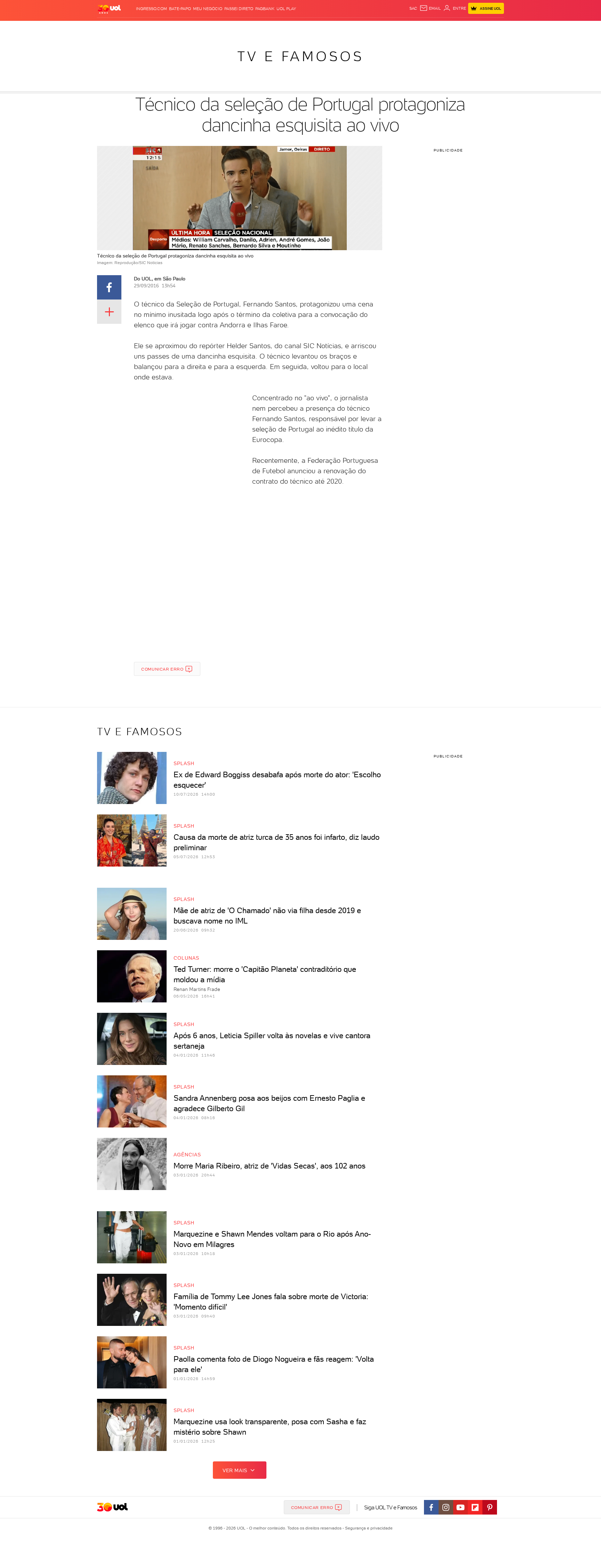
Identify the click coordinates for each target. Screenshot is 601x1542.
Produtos (110, 28)
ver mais (235, 1470)
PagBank (264, 8)
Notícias (176, 28)
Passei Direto (238, 8)
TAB (435, 28)
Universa (327, 28)
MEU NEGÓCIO (207, 8)
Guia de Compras (492, 28)
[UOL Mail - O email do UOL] (430, 8)
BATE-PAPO (180, 8)
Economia (244, 28)
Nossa (422, 28)
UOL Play (286, 8)
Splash (306, 28)
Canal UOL (399, 28)
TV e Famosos (300, 56)
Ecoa (379, 28)
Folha (265, 28)
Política (198, 28)
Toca (462, 28)
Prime (448, 28)
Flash (132, 28)
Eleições (152, 28)
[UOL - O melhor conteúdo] (109, 9)
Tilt (367, 28)
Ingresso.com (151, 8)
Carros (220, 28)
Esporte (284, 28)
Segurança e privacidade (368, 1528)
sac (413, 8)
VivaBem (351, 28)
